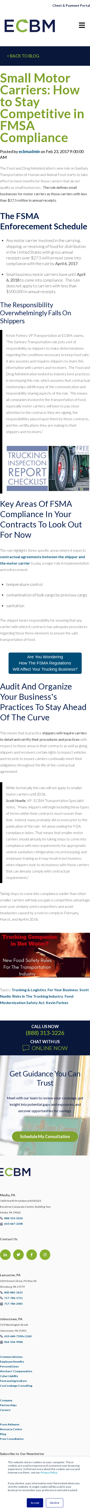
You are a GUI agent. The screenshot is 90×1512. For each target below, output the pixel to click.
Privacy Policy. (49, 1472)
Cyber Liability (9, 1376)
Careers (5, 1410)
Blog (3, 1434)
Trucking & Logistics (29, 990)
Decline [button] (54, 1502)
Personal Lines (9, 1366)
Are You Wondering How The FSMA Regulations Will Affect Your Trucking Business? (45, 663)
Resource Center (11, 1429)
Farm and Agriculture (13, 1381)
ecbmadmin (29, 151)
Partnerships (8, 1405)
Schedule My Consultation (45, 1136)
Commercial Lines (11, 1356)
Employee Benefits (12, 1361)
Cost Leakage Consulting (16, 1385)
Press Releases (9, 1424)
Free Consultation (12, 1439)
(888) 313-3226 (45, 1032)
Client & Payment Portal (71, 5)
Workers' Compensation (16, 1371)
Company (6, 1400)
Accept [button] (35, 1502)
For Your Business (63, 990)
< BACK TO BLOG (23, 55)
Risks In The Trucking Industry (37, 996)
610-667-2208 (13, 1223)
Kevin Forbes (57, 1002)
